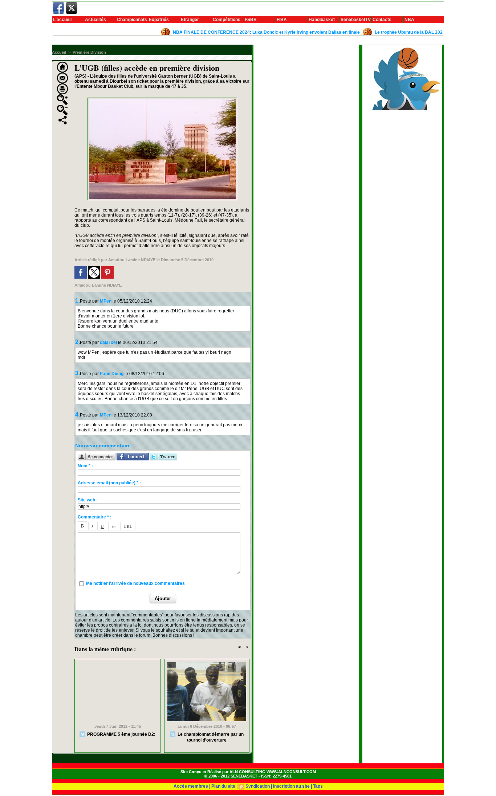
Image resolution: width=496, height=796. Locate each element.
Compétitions (226, 19)
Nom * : (85, 465)
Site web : (88, 499)
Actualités (95, 19)
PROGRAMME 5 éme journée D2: (120, 734)
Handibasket (322, 19)
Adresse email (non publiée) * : (109, 482)
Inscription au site (291, 786)
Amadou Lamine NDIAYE (131, 260)
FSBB (251, 19)
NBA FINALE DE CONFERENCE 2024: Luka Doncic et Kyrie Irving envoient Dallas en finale (251, 32)
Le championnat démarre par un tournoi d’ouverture (210, 737)
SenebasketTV (356, 19)
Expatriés (159, 19)
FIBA (282, 19)
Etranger (190, 19)
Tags (318, 786)
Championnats (132, 19)
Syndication (257, 786)
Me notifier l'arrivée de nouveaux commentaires (135, 583)
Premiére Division (89, 52)
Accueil (59, 52)
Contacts (382, 19)
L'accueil (62, 19)
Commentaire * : (94, 517)
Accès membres (191, 786)
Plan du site (223, 786)
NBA (409, 19)
